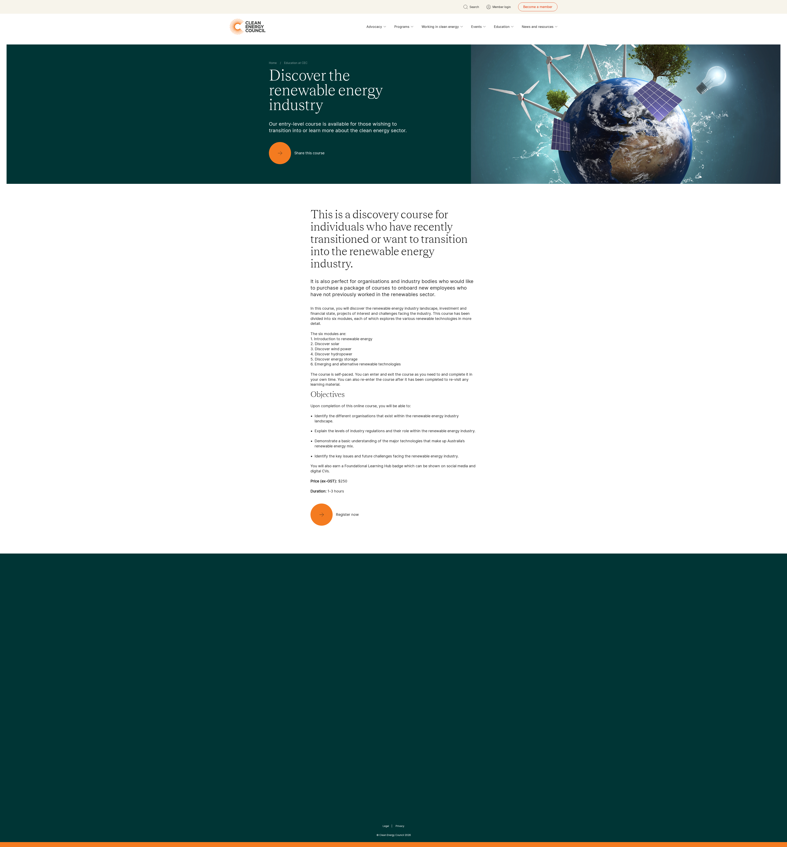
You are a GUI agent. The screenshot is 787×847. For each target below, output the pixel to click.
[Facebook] (375, 624)
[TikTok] (410, 624)
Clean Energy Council (391, 835)
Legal (386, 826)
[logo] (248, 27)
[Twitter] (395, 624)
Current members (282, 681)
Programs (401, 27)
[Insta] (381, 624)
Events (476, 27)
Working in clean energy (440, 27)
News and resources (537, 27)
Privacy (400, 826)
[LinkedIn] (388, 624)
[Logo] (393, 603)
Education (502, 27)
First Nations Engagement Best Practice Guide (324, 695)
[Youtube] (402, 624)
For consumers (363, 675)
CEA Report (319, 656)
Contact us (277, 661)
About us (276, 671)
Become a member (537, 7)
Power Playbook (323, 666)
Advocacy (374, 27)
